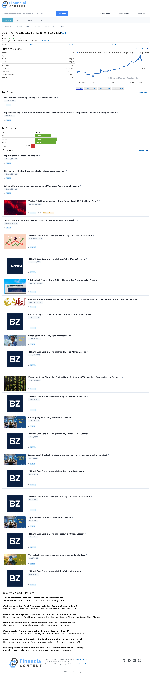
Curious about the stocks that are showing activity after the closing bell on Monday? (68, 455)
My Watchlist (124, 14)
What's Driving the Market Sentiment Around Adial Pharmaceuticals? (61, 314)
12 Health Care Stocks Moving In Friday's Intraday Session (56, 571)
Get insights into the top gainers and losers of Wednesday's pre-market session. (42, 186)
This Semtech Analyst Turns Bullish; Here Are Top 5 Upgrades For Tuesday (64, 280)
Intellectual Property (48, 212)
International (49, 26)
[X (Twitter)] (124, 663)
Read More (143, 150)
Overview (19, 26)
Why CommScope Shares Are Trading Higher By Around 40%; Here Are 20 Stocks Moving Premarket (76, 377)
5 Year (121, 88)
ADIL (63, 32)
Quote (31, 44)
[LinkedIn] (134, 663)
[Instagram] (139, 663)
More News (143, 92)
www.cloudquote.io (82, 659)
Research (113, 44)
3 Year (115, 88)
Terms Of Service (91, 664)
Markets (7, 20)
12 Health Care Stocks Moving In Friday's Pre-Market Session (57, 259)
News (28, 26)
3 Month (101, 88)
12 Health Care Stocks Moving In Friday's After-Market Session (58, 396)
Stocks (19, 20)
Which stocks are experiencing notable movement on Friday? (57, 555)
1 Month (93, 88)
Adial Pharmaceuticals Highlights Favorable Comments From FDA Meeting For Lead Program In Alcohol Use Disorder (83, 299)
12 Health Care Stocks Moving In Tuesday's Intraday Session (57, 534)
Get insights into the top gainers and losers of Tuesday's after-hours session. (41, 220)
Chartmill (9, 105)
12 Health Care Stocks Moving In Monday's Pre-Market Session (58, 352)
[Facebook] (129, 663)
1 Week (86, 88)
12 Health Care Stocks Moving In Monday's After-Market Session (59, 434)
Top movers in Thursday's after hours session (50, 517)
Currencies (37, 26)
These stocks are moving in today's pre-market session (31, 97)
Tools (39, 20)
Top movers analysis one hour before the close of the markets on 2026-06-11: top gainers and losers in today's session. (61, 112)
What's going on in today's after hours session (51, 417)
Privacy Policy (77, 664)
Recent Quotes (105, 14)
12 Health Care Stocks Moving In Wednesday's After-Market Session (61, 235)
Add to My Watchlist (44, 41)
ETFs (30, 20)
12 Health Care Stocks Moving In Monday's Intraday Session (57, 471)
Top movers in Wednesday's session (22, 156)
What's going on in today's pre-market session (51, 336)
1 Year (108, 88)
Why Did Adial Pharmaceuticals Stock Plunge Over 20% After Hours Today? (64, 201)
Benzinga (32, 247)
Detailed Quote (141, 49)
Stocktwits (33, 212)
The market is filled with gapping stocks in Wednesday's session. (35, 171)
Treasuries (61, 26)
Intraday (79, 88)
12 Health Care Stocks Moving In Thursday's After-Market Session (60, 496)
